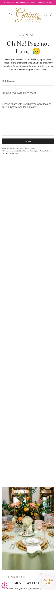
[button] (48, 582)
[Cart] (52, 15)
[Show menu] (4, 15)
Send (28, 141)
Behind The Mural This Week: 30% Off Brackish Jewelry (28, 3)
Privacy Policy (44, 151)
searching (7, 66)
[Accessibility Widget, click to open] (4, 585)
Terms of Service (8, 153)
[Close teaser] (40, 574)
